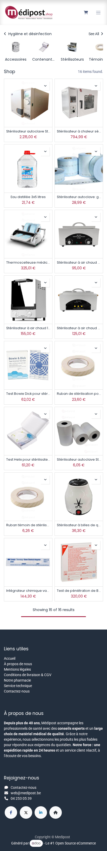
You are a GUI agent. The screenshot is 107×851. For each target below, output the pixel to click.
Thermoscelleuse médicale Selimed (28, 262)
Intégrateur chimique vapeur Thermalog (28, 591)
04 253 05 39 (21, 798)
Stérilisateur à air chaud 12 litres (28, 328)
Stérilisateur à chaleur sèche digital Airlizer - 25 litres (79, 131)
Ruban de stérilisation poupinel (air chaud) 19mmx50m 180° (79, 394)
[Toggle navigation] (98, 12)
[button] (45, 85)
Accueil (9, 658)
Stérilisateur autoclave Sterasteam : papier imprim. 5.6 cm (79, 459)
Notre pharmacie (17, 680)
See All (94, 34)
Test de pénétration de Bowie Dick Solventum (79, 591)
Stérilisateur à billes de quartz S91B (79, 525)
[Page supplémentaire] (55, 812)
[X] (26, 812)
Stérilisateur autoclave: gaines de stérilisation (79, 197)
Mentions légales (17, 669)
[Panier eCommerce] (85, 12)
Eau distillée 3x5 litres (28, 197)
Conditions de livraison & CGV (27, 675)
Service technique (18, 686)
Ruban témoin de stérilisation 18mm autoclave (28, 525)
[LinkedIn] (41, 812)
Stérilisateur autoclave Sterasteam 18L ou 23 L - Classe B (28, 131)
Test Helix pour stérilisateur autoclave (28, 459)
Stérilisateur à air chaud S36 (79, 328)
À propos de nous (18, 664)
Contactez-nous (17, 691)
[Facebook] (11, 812)
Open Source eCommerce (75, 843)
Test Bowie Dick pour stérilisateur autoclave (28, 394)
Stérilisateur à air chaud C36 (79, 262)
